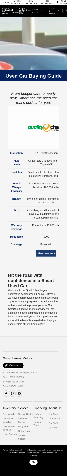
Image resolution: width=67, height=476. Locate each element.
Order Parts (24, 431)
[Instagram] (13, 393)
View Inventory (46, 253)
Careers (53, 427)
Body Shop (23, 426)
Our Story (53, 414)
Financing (40, 408)
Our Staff (53, 423)
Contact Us (15, 365)
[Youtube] (19, 393)
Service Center (25, 414)
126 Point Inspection (46, 153)
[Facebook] (6, 393)
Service (23, 408)
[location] (57, 2)
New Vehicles (9, 414)
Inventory (9, 408)
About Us (55, 408)
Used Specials (10, 434)
